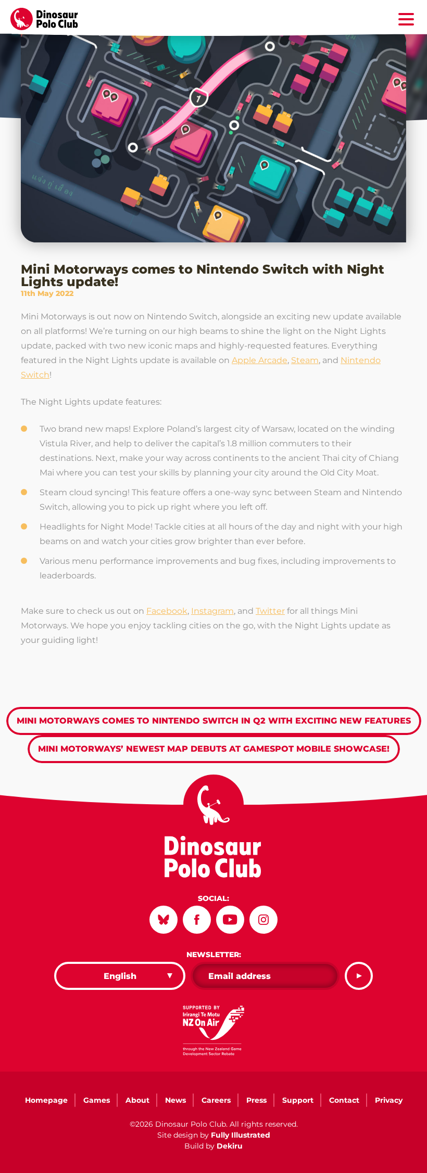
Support (297, 1100)
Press (256, 1100)
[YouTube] (230, 920)
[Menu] (406, 21)
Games (96, 1100)
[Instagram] (263, 920)
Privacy (389, 1100)
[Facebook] (197, 920)
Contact (344, 1100)
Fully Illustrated (240, 1135)
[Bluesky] (163, 920)
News (175, 1100)
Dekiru (230, 1146)
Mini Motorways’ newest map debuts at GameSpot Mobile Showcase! (214, 749)
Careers (216, 1100)
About (137, 1100)
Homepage (46, 1100)
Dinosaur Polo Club (50, 19)
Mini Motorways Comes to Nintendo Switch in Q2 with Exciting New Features (214, 721)
